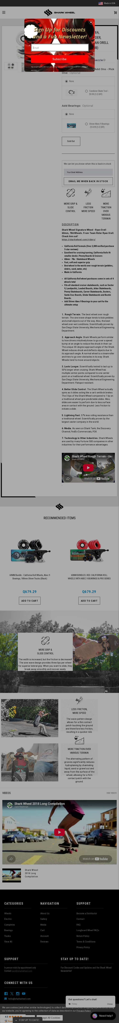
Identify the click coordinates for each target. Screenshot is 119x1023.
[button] (91, 22)
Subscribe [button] (59, 59)
